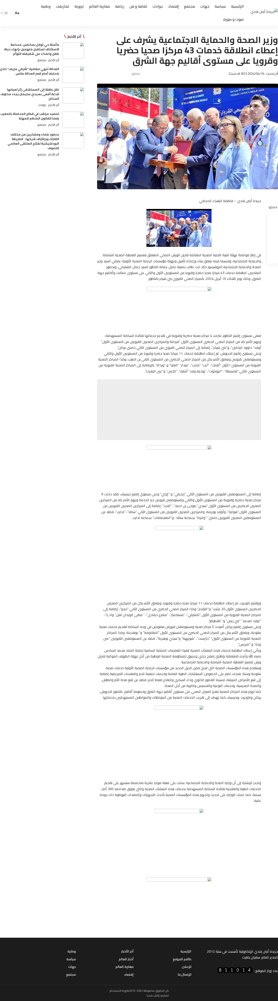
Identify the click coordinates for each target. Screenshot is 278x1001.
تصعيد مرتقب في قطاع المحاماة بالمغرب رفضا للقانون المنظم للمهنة (29, 116)
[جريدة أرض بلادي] (264, 13)
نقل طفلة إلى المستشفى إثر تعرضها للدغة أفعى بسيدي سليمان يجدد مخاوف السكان (29, 94)
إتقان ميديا (153, 995)
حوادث (42, 105)
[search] (24, 13)
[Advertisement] (179, 409)
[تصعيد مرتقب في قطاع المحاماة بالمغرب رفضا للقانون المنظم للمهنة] (73, 120)
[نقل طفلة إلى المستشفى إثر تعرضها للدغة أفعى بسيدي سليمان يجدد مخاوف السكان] (73, 95)
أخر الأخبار (53, 60)
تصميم (165, 995)
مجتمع (42, 60)
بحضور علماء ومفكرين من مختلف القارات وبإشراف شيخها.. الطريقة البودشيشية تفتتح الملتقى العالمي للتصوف (33, 141)
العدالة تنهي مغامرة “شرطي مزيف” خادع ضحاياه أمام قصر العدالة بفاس (29, 71)
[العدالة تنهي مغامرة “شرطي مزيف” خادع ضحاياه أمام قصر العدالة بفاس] (73, 75)
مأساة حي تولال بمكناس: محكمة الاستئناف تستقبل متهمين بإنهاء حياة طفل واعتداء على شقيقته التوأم (31, 49)
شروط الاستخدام (119, 990)
